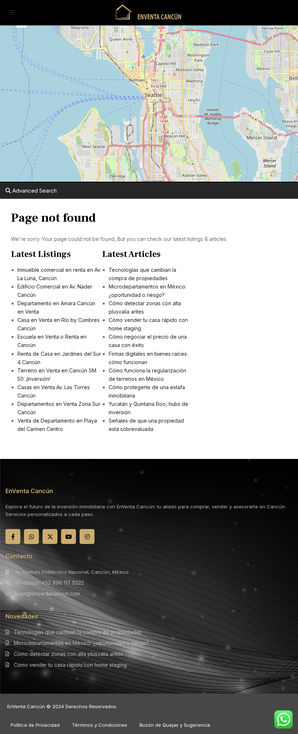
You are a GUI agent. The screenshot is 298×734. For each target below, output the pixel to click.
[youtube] (68, 536)
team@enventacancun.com (47, 593)
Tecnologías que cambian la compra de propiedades (78, 632)
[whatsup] (31, 536)
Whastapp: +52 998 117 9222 (49, 583)
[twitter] (50, 536)
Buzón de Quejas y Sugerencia (175, 725)
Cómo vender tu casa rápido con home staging (70, 665)
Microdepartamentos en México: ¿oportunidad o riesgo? (81, 643)
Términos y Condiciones (99, 725)
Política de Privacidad (35, 725)
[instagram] (87, 536)
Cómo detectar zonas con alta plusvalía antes (68, 654)
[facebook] (12, 536)
